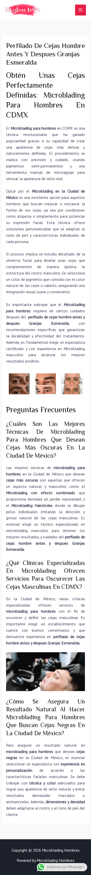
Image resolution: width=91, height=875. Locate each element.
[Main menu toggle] (80, 10)
